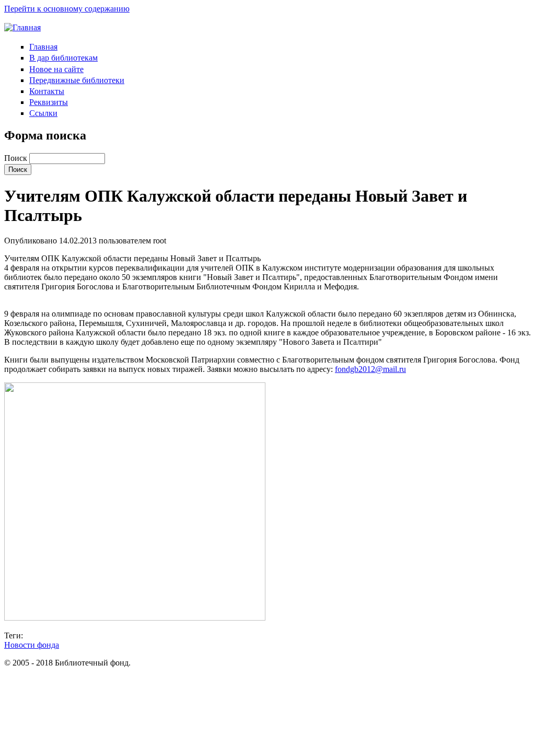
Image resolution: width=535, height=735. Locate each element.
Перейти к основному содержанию (67, 8)
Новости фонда (31, 644)
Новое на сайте (56, 69)
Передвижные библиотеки (76, 80)
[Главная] (22, 27)
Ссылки (43, 113)
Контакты (46, 91)
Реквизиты (48, 102)
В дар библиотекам (63, 57)
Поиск (16, 158)
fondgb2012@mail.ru (370, 369)
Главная (43, 46)
